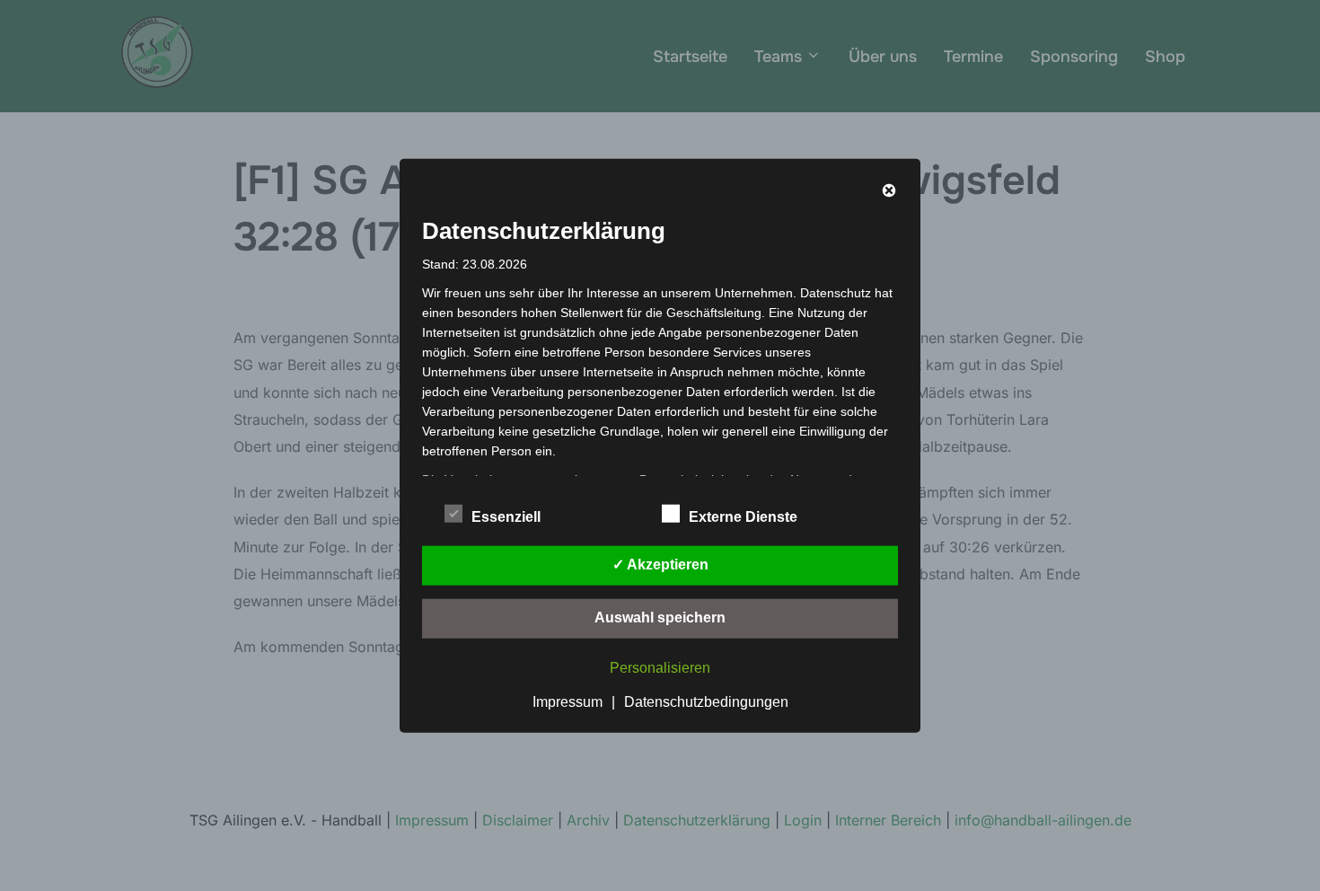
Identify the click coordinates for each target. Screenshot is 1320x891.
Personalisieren (660, 667)
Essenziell (506, 516)
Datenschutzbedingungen (706, 701)
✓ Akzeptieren (660, 563)
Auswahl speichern (660, 616)
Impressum (567, 701)
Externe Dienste (743, 516)
